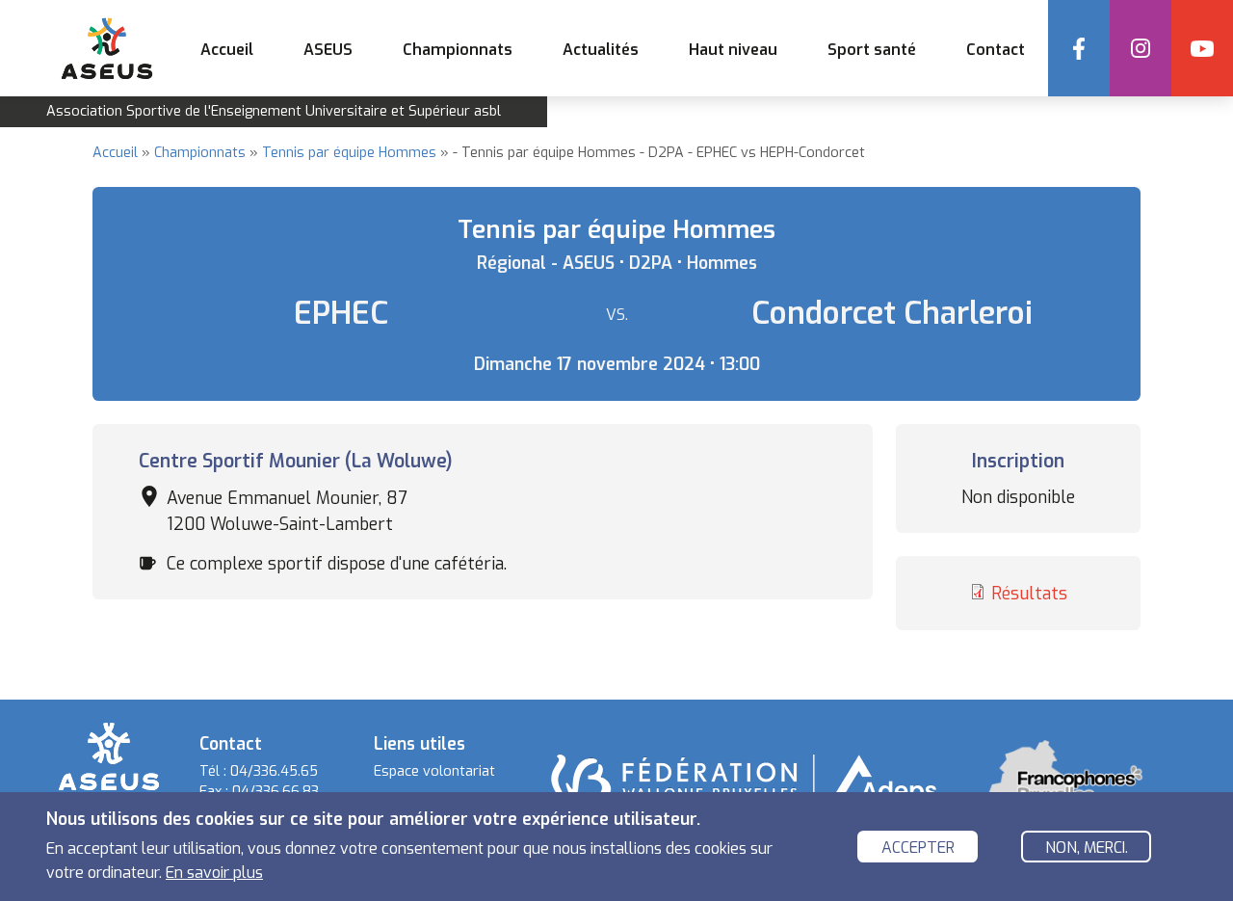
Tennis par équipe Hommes (349, 153)
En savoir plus (214, 872)
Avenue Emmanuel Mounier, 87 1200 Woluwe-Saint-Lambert (287, 511)
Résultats (1029, 593)
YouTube (1202, 48)
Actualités (601, 50)
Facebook (1079, 48)
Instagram (1140, 48)
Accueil (226, 50)
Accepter (918, 847)
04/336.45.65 (274, 771)
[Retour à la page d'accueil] (109, 755)
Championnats (200, 153)
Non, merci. (1086, 847)
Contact (995, 50)
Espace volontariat (434, 771)
